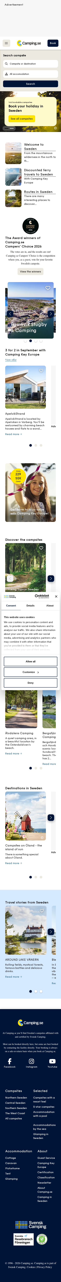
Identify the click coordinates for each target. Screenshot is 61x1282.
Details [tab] (30, 605)
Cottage (10, 1158)
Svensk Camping (17, 1267)
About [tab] (50, 605)
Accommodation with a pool (43, 1114)
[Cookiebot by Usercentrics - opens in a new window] (36, 596)
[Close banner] (56, 596)
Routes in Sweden (38, 191)
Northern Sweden (16, 1097)
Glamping (11, 1178)
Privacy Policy (44, 1267)
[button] (6, 128)
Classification (46, 1177)
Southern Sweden (16, 1108)
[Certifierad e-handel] (42, 1239)
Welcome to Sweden (34, 146)
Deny (31, 682)
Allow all (30, 661)
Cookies (31, 1267)
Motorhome (12, 1168)
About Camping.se (44, 1190)
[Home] (29, 43)
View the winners (30, 271)
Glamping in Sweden (40, 1136)
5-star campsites (43, 1106)
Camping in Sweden (44, 1199)
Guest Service (46, 1158)
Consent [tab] (11, 605)
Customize (29, 672)
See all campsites (22, 118)
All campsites (13, 1118)
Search (30, 83)
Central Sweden (15, 1102)
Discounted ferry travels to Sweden (38, 172)
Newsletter (44, 1182)
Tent (8, 1173)
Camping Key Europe (45, 1165)
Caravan (11, 1163)
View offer (10, 359)
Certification (45, 1172)
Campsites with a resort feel (44, 1099)
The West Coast (15, 1113)
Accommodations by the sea (44, 1127)
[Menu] (6, 43)
